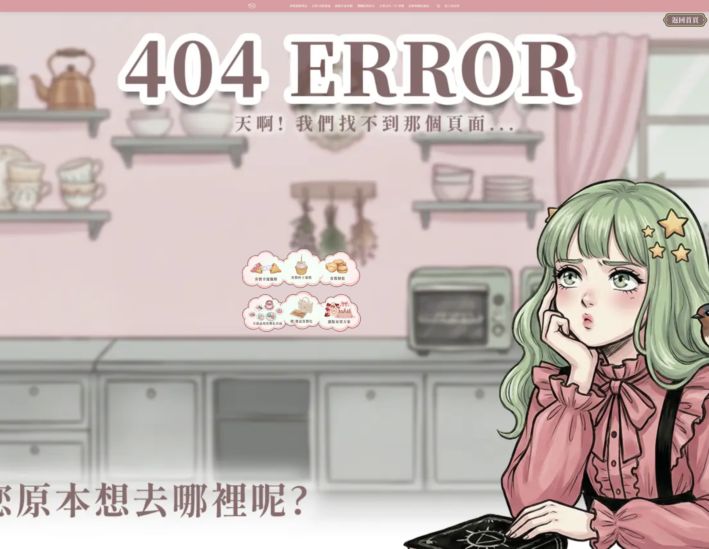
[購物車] (438, 6)
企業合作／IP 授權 (391, 6)
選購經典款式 (366, 6)
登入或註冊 (452, 6)
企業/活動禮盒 (321, 6)
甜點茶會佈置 (344, 6)
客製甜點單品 (298, 6)
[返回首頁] (685, 22)
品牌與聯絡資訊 (418, 6)
